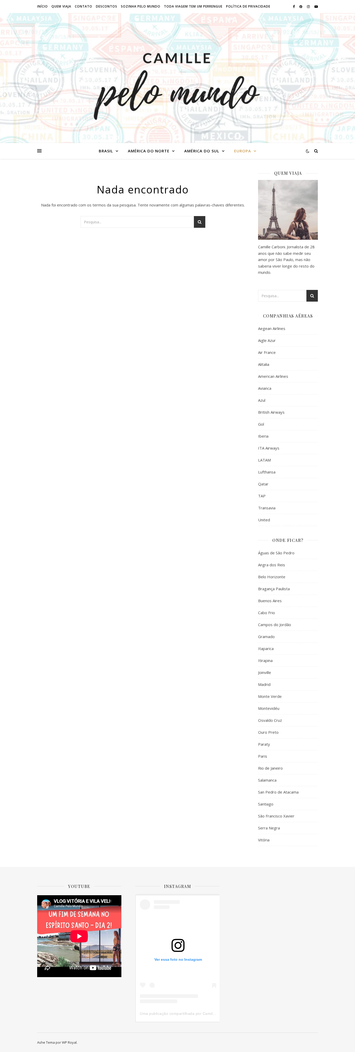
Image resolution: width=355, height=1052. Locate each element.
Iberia (263, 436)
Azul (261, 400)
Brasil (106, 150)
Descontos (106, 6)
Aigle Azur (267, 340)
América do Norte (148, 150)
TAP (262, 495)
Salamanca (267, 780)
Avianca (264, 388)
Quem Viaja (61, 6)
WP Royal (69, 1042)
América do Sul (201, 150)
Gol (261, 424)
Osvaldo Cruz (270, 720)
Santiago (265, 804)
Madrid (264, 684)
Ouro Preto (268, 732)
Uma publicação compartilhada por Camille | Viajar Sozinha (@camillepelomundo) (212, 1013)
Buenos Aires (270, 600)
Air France (267, 352)
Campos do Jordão (274, 624)
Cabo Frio (266, 612)
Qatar (263, 483)
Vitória (263, 839)
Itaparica (266, 648)
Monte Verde (270, 696)
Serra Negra (269, 827)
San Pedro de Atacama (278, 792)
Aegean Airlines (271, 328)
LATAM (264, 460)
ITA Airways (268, 448)
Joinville (264, 672)
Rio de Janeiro (270, 768)
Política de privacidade (248, 6)
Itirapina (265, 660)
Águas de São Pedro (276, 552)
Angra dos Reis (271, 564)
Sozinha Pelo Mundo (140, 6)
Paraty (264, 744)
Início (42, 6)
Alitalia (263, 364)
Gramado (266, 636)
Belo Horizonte (271, 576)
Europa (242, 150)
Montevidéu (268, 708)
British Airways (271, 412)
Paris (262, 756)
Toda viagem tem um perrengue (193, 6)
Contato (83, 6)
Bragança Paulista (274, 588)
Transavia (266, 507)
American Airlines (273, 376)
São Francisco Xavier (276, 816)
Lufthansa (266, 472)
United (264, 519)
